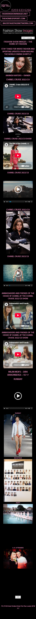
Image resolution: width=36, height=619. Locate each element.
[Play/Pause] (4, 202)
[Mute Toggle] (29, 202)
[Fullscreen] (31, 202)
